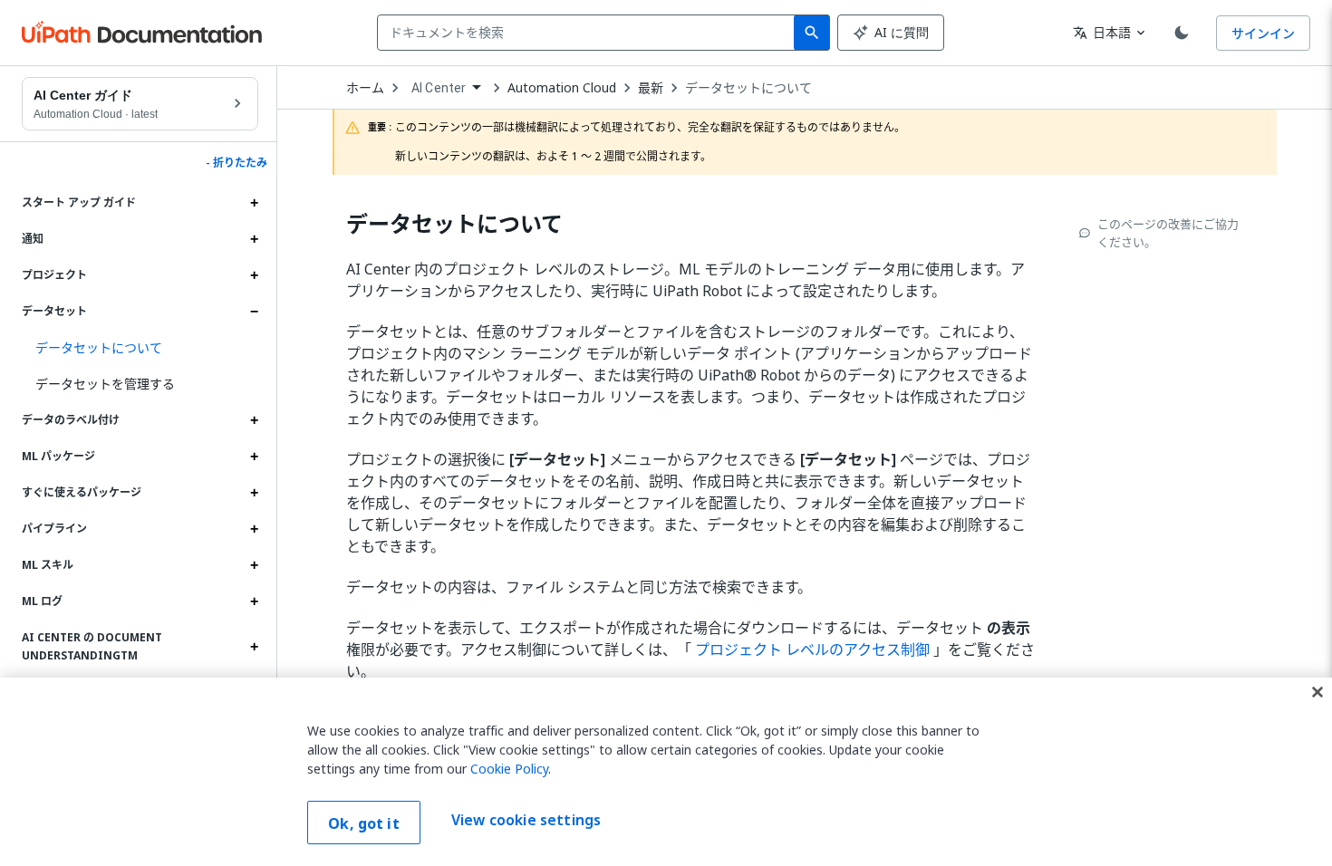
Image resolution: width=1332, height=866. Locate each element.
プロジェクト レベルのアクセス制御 (812, 649)
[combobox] (589, 32)
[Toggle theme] (1181, 32)
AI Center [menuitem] (438, 88)
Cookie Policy (509, 768)
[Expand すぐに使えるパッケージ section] (253, 493)
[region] (666, 772)
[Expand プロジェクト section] (253, 275)
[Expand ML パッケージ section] (253, 456)
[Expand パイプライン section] (253, 529)
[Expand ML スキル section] (253, 565)
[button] (140, 348)
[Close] (1317, 692)
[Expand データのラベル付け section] (253, 420)
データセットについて (748, 88)
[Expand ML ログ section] (253, 601)
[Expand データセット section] (253, 311)
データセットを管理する (105, 383)
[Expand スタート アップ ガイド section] (253, 203)
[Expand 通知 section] (253, 239)
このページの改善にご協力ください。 (1168, 233)
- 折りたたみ (236, 163)
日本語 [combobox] (1102, 32)
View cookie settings (526, 821)
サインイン (1263, 33)
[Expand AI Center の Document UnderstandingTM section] (253, 647)
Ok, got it (364, 823)
